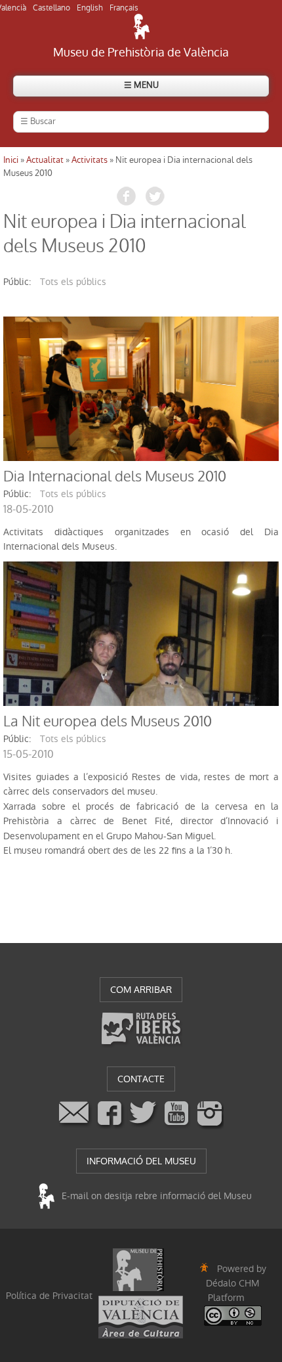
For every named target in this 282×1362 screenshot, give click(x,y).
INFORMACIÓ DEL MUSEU (141, 1161)
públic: (17, 281)
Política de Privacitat (49, 1295)
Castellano (51, 8)
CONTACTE (141, 1079)
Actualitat (45, 159)
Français (124, 8)
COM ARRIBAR (141, 989)
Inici (10, 159)
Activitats (89, 159)
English (90, 8)
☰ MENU (141, 85)
